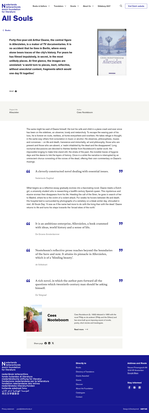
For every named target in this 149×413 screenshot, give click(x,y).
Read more (79, 329)
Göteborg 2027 (104, 6)
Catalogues (80, 392)
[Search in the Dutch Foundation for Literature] (121, 6)
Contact (79, 397)
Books (7, 30)
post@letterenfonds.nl (24, 409)
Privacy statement (8, 409)
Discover (79, 384)
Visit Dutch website (136, 6)
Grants (78, 380)
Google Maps (132, 373)
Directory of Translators (85, 371)
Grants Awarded (82, 376)
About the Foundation (84, 388)
